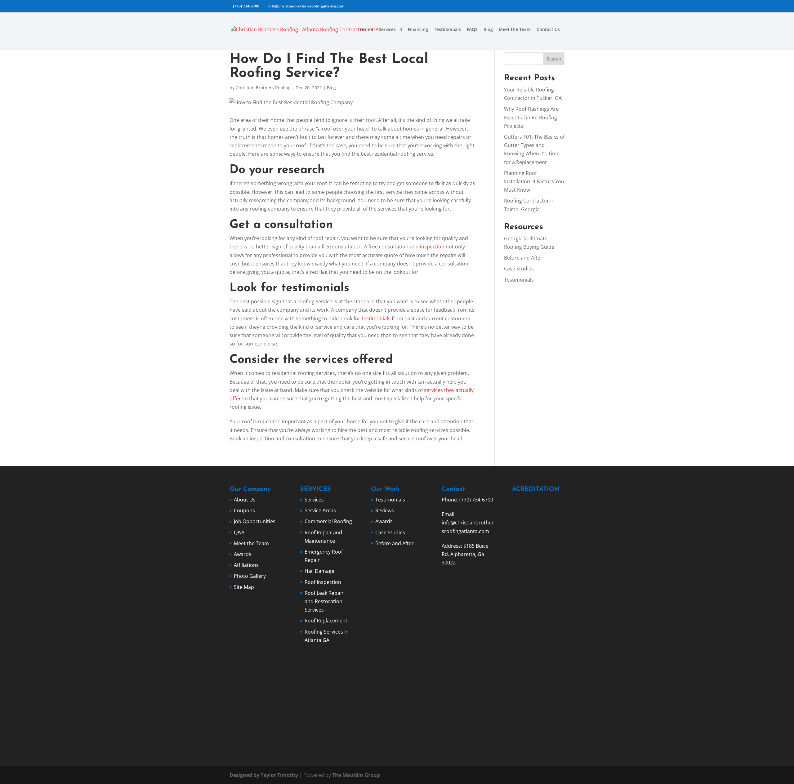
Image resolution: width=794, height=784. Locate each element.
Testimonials (447, 29)
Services (387, 29)
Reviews (384, 510)
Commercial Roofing (328, 521)
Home (366, 29)
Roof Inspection (323, 582)
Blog (488, 29)
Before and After (523, 257)
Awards (242, 554)
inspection (432, 246)
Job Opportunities (254, 521)
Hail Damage (319, 571)
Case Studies (519, 268)
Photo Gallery (250, 575)
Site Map (244, 587)
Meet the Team (515, 29)
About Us (245, 499)
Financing (418, 29)
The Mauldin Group (356, 775)
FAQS (472, 29)
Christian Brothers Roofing (263, 88)
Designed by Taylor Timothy (264, 775)
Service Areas (320, 510)
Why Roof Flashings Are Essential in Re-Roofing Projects (531, 117)
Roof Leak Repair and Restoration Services (324, 601)
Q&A (239, 532)
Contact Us (548, 29)
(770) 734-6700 (246, 6)
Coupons (244, 510)
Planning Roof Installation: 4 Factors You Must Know (534, 181)
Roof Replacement (326, 620)
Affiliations (246, 565)
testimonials (376, 318)
